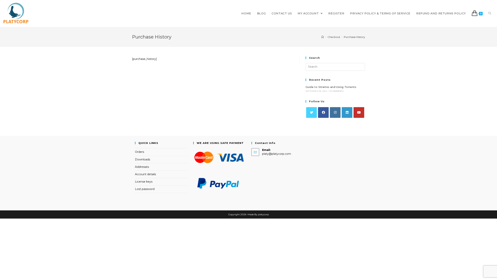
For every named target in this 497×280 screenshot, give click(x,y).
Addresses (142, 167)
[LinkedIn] (347, 112)
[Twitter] (311, 112)
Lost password (145, 189)
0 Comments (336, 91)
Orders (139, 152)
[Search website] (490, 13)
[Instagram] (335, 112)
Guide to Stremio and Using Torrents (331, 86)
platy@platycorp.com (276, 154)
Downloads (142, 159)
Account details (145, 174)
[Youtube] (359, 112)
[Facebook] (323, 112)
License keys (143, 181)
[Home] (322, 36)
